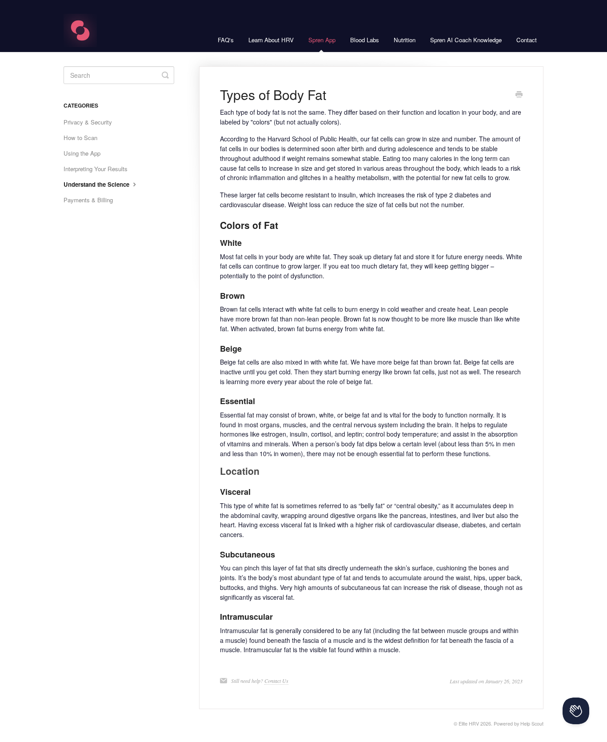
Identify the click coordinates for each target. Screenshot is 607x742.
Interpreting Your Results (96, 168)
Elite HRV (469, 723)
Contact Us (276, 680)
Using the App (82, 153)
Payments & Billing (88, 200)
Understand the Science (97, 184)
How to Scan (80, 137)
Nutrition (404, 40)
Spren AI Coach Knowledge (466, 40)
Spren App (321, 40)
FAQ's (226, 40)
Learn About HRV (271, 40)
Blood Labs (364, 40)
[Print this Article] (519, 95)
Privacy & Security (88, 122)
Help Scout (531, 723)
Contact (526, 40)
